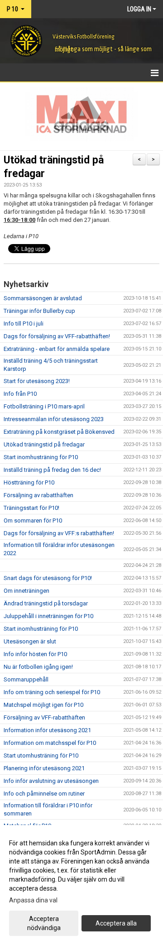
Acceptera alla (116, 923)
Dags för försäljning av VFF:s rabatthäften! (59, 533)
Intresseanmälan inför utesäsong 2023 (54, 419)
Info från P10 (20, 393)
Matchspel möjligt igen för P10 (43, 704)
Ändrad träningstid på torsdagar (46, 603)
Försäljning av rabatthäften (38, 495)
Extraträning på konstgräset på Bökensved (59, 431)
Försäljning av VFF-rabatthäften (44, 717)
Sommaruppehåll (26, 679)
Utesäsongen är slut (30, 641)
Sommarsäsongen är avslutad (43, 298)
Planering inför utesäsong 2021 (44, 768)
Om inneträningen (26, 590)
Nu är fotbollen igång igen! (38, 666)
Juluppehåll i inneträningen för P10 (48, 616)
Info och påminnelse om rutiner (44, 793)
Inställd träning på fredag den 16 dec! (52, 469)
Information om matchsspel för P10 (50, 742)
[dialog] (81, 885)
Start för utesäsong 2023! (37, 381)
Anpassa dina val (33, 900)
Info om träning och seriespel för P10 (52, 692)
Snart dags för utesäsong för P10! (48, 578)
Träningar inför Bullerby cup (39, 310)
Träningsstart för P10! (31, 507)
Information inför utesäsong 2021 (47, 730)
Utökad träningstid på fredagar (44, 444)
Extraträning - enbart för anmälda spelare (57, 348)
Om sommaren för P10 (33, 520)
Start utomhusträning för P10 (41, 755)
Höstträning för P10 (29, 482)
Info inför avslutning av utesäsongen (51, 780)
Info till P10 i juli (23, 323)
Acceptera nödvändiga (44, 923)
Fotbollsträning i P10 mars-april (44, 406)
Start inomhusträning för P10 (41, 457)
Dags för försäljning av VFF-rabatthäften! (57, 336)
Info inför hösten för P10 (35, 654)
